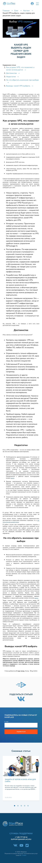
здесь (12, 478)
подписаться (21, 731)
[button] (37, 3)
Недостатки (11, 76)
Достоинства (11, 73)
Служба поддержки (21, 833)
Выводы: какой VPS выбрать (18, 86)
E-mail (6, 722)
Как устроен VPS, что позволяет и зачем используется (20, 68)
